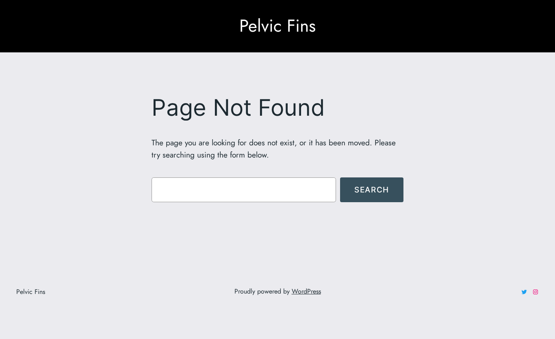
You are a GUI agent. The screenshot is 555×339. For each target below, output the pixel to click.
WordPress (306, 291)
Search (371, 189)
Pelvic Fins (277, 25)
